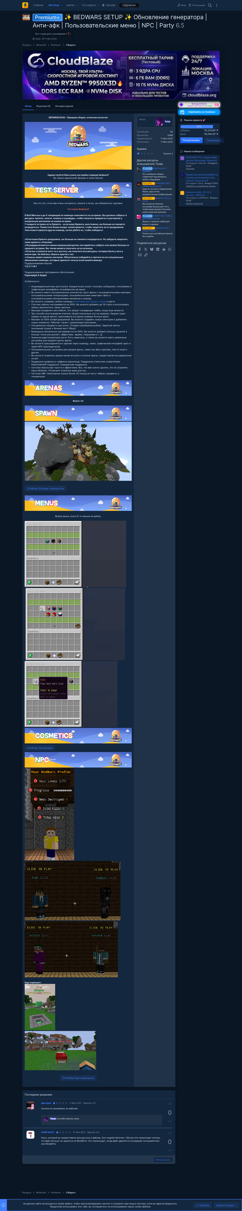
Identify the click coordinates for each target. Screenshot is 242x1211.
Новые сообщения (194, 151)
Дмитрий (46, 1103)
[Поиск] (210, 5)
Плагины (190, 168)
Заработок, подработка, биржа (200, 186)
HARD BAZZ (47, 1132)
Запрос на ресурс (194, 203)
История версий (64, 106)
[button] (62, 5)
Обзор (28, 106)
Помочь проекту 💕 (194, 120)
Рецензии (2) (43, 106)
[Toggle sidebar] (217, 5)
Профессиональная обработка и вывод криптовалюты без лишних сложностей (202, 177)
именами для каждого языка (90, 301)
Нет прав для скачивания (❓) (53, 33)
